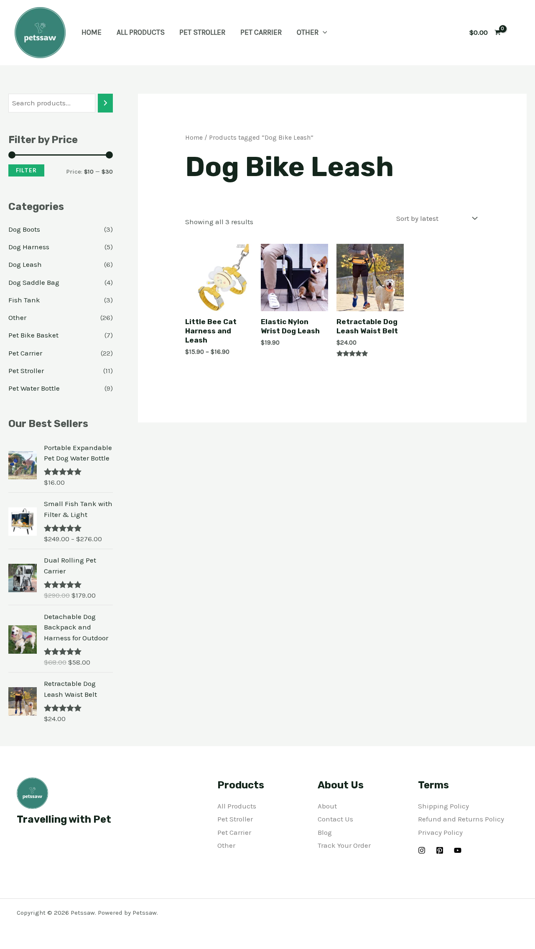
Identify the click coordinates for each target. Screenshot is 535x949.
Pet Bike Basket (33, 335)
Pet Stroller (202, 32)
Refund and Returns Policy (461, 819)
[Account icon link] (516, 32)
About (327, 806)
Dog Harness (28, 247)
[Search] (105, 103)
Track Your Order (344, 845)
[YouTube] (457, 850)
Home (92, 32)
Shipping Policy (443, 806)
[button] (322, 32)
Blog (325, 832)
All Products (141, 32)
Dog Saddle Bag (33, 282)
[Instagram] (421, 850)
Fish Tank (24, 300)
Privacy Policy (440, 832)
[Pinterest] (439, 850)
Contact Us (335, 819)
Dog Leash (25, 264)
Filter (26, 170)
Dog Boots (24, 229)
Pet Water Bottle (34, 388)
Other (307, 32)
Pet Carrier (261, 32)
